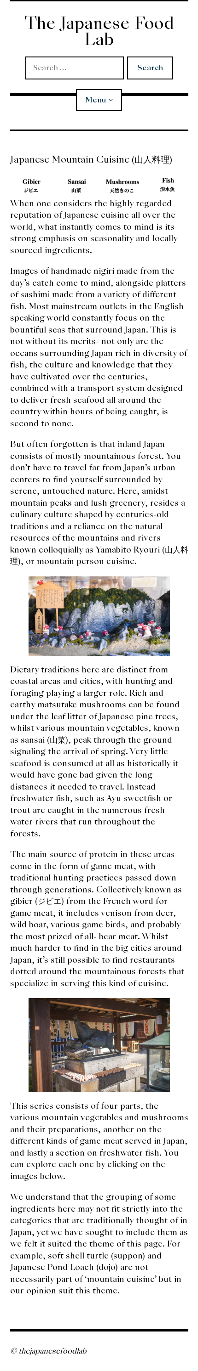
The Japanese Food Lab (99, 31)
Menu (95, 100)
